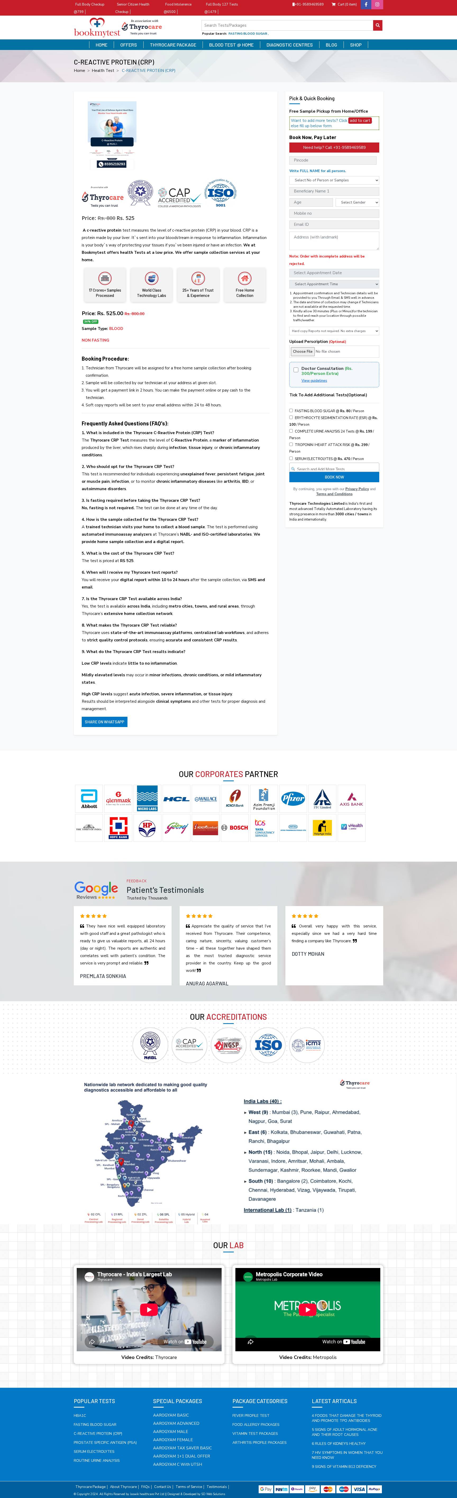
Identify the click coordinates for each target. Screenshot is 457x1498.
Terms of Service (189, 1487)
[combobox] (334, 467)
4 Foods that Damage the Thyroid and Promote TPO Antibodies (347, 1418)
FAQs (145, 1487)
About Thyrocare (123, 1487)
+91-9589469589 (309, 4)
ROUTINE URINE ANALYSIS (97, 1460)
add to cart (360, 120)
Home (101, 45)
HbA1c (80, 1415)
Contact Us (162, 1487)
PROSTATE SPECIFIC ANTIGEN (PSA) (105, 1442)
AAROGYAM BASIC (171, 1415)
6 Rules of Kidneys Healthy (339, 1443)
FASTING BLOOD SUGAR (95, 1424)
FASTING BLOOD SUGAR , (249, 33)
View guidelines (314, 380)
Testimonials (217, 1487)
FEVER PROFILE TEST (250, 1415)
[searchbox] (335, 468)
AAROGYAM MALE (170, 1431)
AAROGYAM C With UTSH (177, 1464)
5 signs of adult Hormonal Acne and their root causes (344, 1432)
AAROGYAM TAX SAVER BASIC (182, 1448)
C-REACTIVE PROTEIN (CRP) (98, 1433)
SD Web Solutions (213, 1494)
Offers (128, 45)
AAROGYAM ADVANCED (176, 1423)
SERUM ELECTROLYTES (94, 1451)
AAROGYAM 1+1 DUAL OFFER (181, 1456)
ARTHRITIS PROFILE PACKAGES (259, 1442)
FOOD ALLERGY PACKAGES (256, 1424)
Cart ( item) (347, 4)
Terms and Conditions (334, 494)
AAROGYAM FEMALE (173, 1439)
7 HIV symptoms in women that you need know (347, 1455)
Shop (356, 45)
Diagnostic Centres (290, 45)
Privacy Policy (357, 489)
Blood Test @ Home (231, 45)
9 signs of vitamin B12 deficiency (344, 1466)
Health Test (103, 70)
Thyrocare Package (173, 45)
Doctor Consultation (327, 371)
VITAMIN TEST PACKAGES (255, 1433)
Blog (331, 45)
